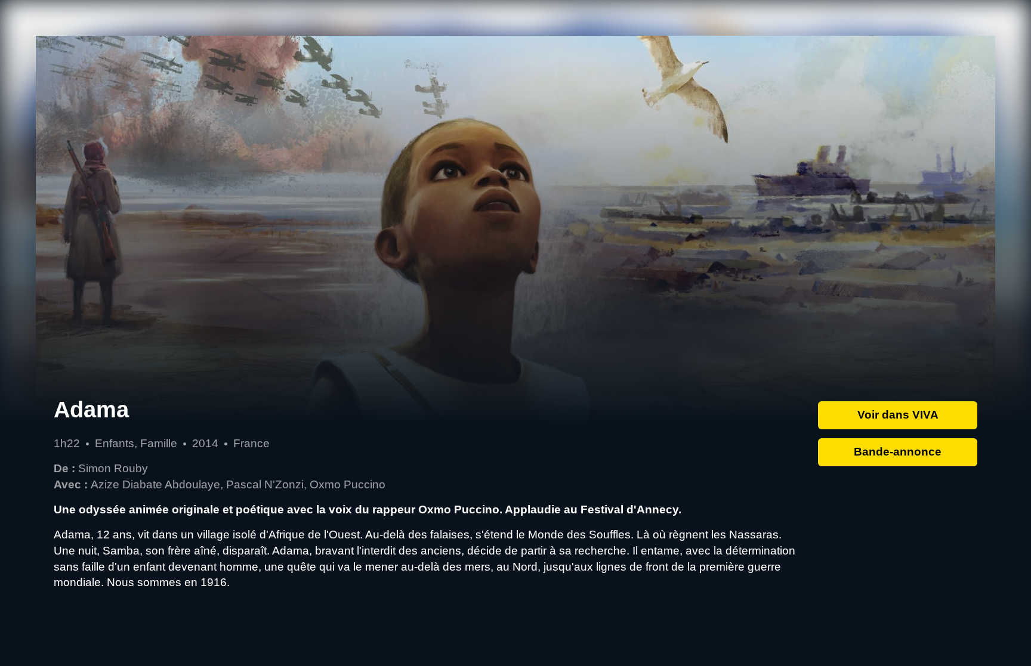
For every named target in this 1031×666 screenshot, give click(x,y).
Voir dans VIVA (898, 414)
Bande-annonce (898, 451)
